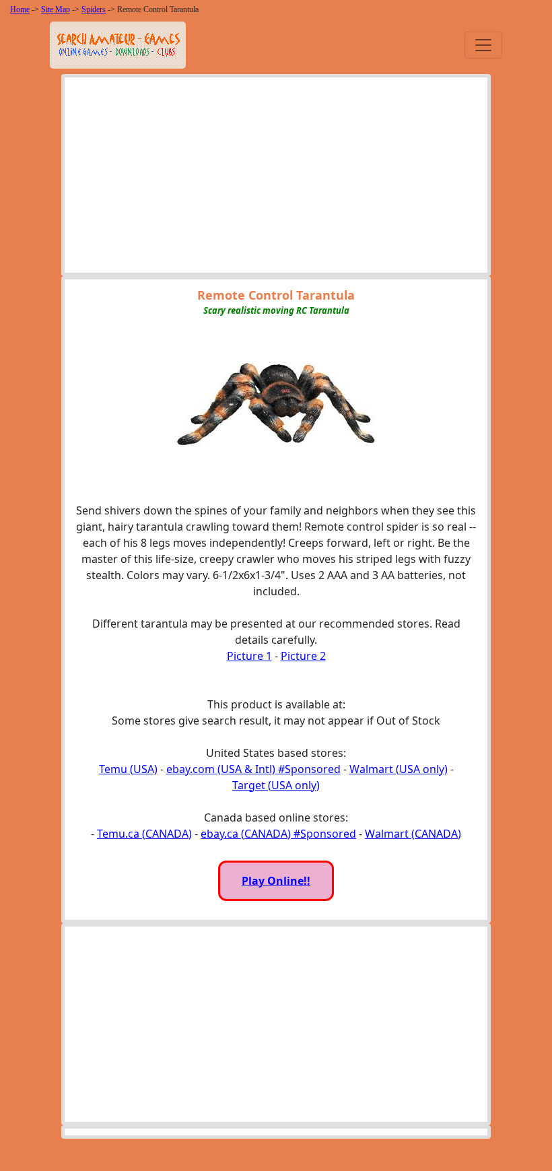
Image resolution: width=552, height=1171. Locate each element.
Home (20, 9)
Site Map (55, 9)
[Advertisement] (276, 178)
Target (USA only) (276, 785)
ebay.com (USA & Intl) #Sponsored (253, 769)
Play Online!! (276, 880)
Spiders (93, 9)
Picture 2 (303, 655)
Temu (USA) (128, 769)
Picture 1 (249, 655)
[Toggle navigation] (483, 45)
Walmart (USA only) (398, 769)
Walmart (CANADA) (413, 833)
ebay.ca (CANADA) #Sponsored (278, 833)
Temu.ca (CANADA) (144, 833)
